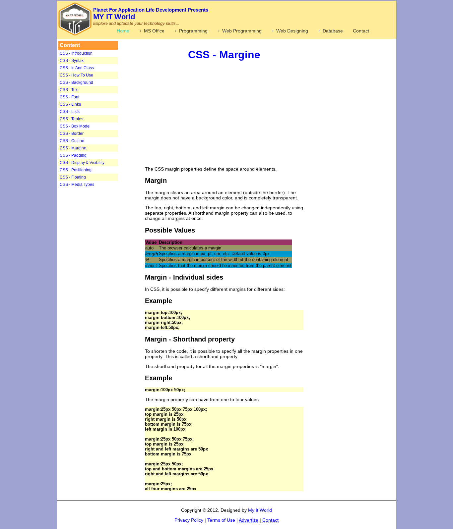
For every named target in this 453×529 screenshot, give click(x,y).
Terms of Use (221, 520)
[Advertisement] (99, 292)
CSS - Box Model (75, 126)
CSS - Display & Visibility (82, 162)
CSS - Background (76, 82)
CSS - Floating (73, 177)
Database (333, 30)
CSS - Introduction (76, 53)
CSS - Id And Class (77, 68)
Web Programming (242, 30)
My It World (260, 510)
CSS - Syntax (72, 60)
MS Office (154, 30)
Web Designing (292, 30)
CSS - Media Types (77, 184)
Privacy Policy (188, 520)
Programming (193, 30)
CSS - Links (70, 104)
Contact (361, 30)
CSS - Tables (71, 119)
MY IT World (150, 14)
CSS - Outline (72, 140)
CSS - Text (69, 89)
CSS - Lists (70, 111)
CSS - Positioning (76, 170)
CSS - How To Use (76, 75)
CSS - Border (72, 133)
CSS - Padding (73, 155)
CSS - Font (69, 97)
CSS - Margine (73, 148)
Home (123, 30)
